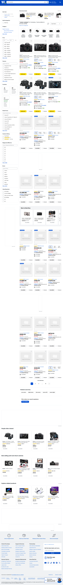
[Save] (31, 41)
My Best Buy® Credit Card (6, 561)
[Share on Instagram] (48, 563)
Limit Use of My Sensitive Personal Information (41, 578)
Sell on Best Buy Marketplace (34, 545)
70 (45, 383)
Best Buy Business (32, 554)
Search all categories (23, 25)
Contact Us (18, 556)
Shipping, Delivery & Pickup (6, 547)
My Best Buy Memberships (20, 561)
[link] (6, 443)
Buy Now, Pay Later (5, 566)
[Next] (61, 60)
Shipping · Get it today (9, 16)
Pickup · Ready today (8, 14)
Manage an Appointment (20, 551)
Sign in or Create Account (49, 544)
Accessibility (3, 578)
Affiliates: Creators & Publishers (35, 549)
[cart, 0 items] (60, 2)
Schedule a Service (19, 549)
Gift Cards (3, 556)
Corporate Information (33, 561)
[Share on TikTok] (51, 563)
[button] (52, 2)
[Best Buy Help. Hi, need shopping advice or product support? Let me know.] (59, 580)
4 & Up (11, 139)
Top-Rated (6, 135)
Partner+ (31, 556)
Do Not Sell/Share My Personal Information (31, 578)
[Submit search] (47, 2)
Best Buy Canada (58, 574)
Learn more (49, 558)
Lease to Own (3, 564)
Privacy (12, 578)
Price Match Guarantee (5, 551)
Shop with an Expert (19, 547)
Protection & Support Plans (21, 553)
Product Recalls (4, 553)
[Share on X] (60, 563)
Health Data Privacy (25, 579)
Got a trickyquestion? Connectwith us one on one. (51, 580)
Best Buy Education (33, 553)
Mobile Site (51, 574)
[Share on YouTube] (45, 563)
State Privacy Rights (20, 579)
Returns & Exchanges (5, 549)
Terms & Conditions (8, 578)
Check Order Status (5, 545)
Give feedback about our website (18, 574)
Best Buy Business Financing (6, 568)
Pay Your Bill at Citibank (5, 563)
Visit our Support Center (20, 545)
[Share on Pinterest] (57, 563)
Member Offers (18, 564)
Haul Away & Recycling (20, 554)
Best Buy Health (32, 551)
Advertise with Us (32, 547)
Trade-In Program (4, 554)
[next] (60, 440)
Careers (30, 563)
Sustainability (31, 566)
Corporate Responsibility (34, 564)
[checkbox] (23, 392)
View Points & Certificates (20, 563)
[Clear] (45, 2)
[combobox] (56, 24)
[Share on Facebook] (54, 563)
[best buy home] (3, 2)
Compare (31, 74)
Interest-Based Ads (16, 578)
